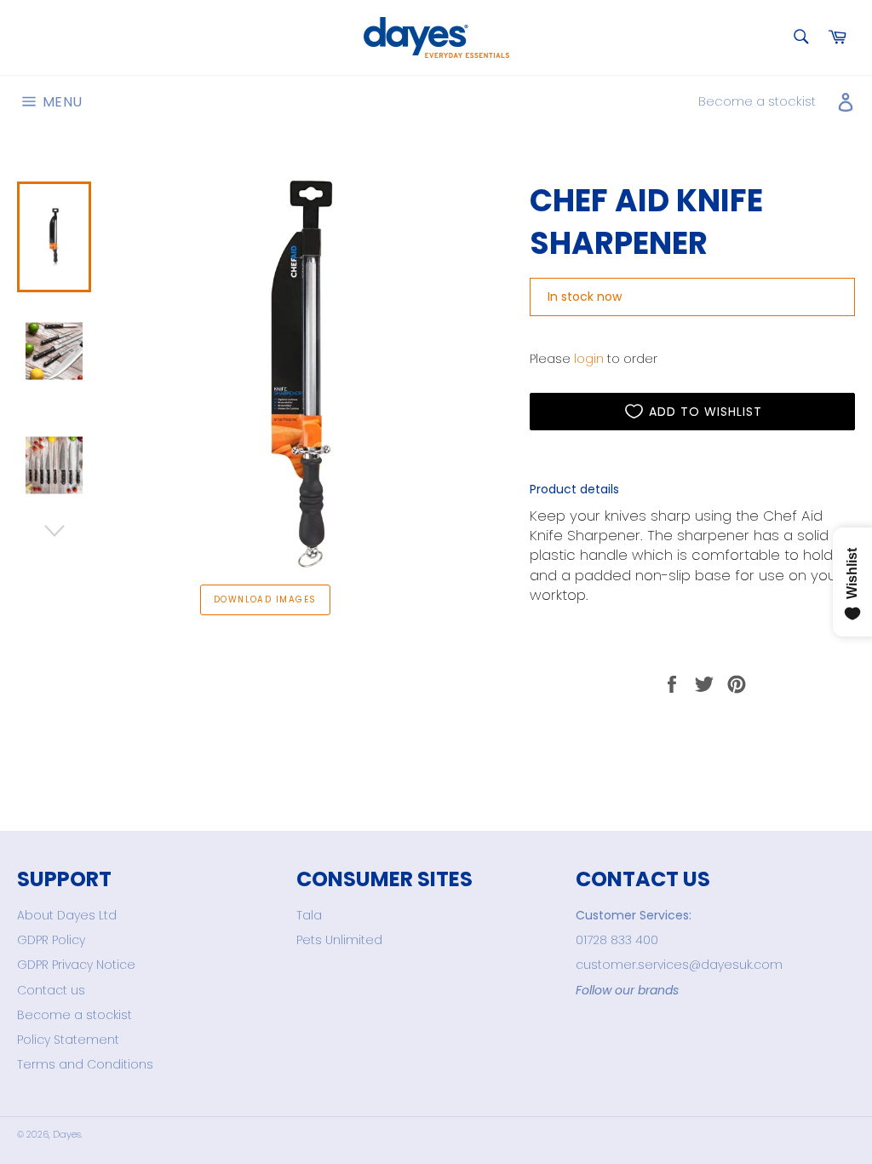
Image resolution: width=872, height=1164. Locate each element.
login (589, 358)
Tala (309, 915)
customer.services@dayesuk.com (679, 964)
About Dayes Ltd (67, 915)
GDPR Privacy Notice (76, 964)
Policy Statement (68, 1039)
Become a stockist (757, 101)
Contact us (51, 990)
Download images (265, 599)
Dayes (67, 1134)
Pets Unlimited (339, 939)
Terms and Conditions (85, 1064)
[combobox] (800, 38)
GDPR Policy (51, 939)
